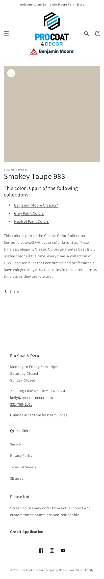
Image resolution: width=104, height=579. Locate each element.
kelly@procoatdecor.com (31, 397)
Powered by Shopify (81, 570)
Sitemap (16, 478)
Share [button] (14, 291)
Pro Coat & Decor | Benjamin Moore (44, 570)
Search (15, 444)
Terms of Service (23, 467)
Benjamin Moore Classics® (36, 205)
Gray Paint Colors (29, 213)
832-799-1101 (21, 404)
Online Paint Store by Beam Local (38, 414)
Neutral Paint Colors (31, 221)
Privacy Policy (21, 455)
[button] (6, 33)
